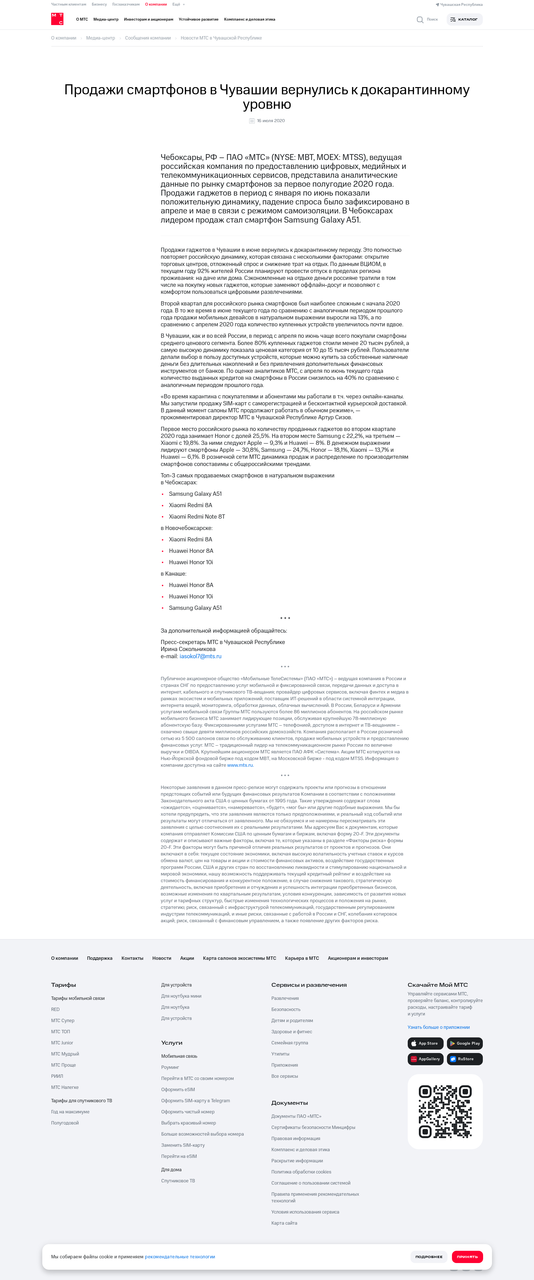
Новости (161, 958)
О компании (156, 4)
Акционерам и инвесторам (358, 958)
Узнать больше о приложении (439, 1027)
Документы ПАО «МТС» (296, 1116)
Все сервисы (284, 1076)
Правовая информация (295, 1138)
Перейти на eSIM (179, 1156)
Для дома (171, 1169)
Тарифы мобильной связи (78, 998)
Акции (187, 958)
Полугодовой (65, 1123)
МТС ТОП (60, 1032)
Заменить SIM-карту (183, 1145)
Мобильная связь (179, 1056)
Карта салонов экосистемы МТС (239, 958)
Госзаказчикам (126, 4)
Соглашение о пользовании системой (310, 1183)
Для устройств (176, 985)
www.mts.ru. (240, 765)
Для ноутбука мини (181, 996)
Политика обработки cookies (301, 1172)
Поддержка (100, 958)
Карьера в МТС (302, 958)
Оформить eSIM (178, 1089)
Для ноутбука (175, 1007)
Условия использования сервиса (305, 1212)
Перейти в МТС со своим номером (197, 1078)
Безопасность (285, 1009)
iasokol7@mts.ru (201, 656)
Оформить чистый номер (188, 1112)
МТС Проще (63, 1065)
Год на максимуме (70, 1112)
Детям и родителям (292, 1020)
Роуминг (170, 1067)
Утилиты (280, 1054)
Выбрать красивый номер (188, 1123)
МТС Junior (62, 1043)
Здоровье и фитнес (291, 1032)
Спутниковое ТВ (178, 1181)
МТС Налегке (65, 1087)
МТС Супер (63, 1020)
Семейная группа (289, 1043)
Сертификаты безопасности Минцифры (313, 1127)
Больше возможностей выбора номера (202, 1134)
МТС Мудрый (65, 1054)
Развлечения (285, 998)
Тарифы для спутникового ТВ (81, 1101)
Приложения (284, 1065)
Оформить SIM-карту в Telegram (195, 1101)
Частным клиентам (68, 4)
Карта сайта (284, 1223)
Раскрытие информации (297, 1161)
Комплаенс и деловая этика (300, 1149)
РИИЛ (57, 1076)
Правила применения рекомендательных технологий (315, 1197)
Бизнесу (99, 4)
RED (55, 1009)
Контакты (133, 958)
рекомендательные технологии (180, 1257)
